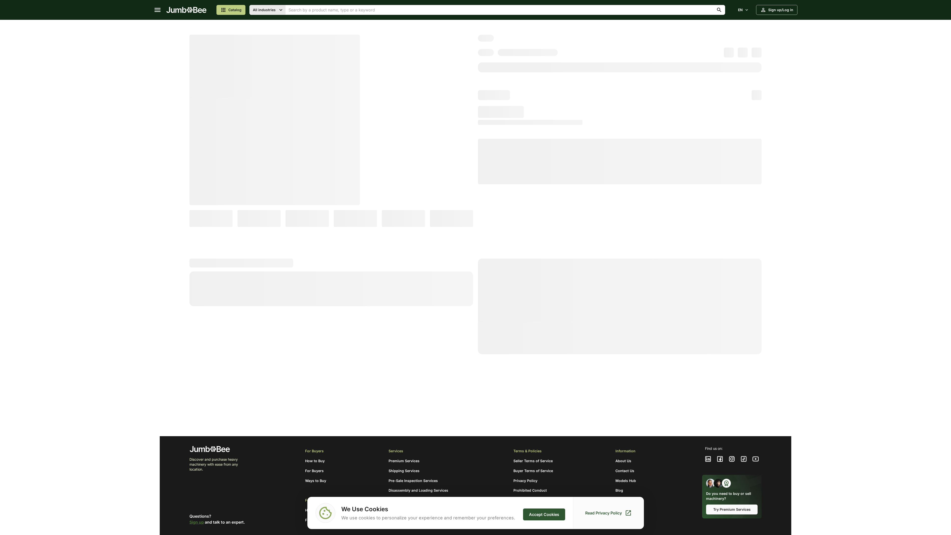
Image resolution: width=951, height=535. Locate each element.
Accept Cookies (544, 514)
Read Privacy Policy (603, 512)
